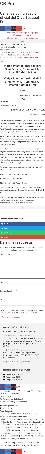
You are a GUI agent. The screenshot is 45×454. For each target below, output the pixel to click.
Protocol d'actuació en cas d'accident (15, 55)
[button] (22, 41)
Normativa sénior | (7, 49)
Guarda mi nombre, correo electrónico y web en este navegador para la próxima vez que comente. (22, 311)
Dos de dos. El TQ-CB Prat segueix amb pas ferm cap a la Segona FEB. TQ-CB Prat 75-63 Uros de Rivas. (21, 355)
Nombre (4, 282)
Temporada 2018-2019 (35, 110)
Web (2, 300)
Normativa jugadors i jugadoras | (13, 47)
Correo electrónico (8, 291)
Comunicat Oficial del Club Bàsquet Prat (19, 332)
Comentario (5, 254)
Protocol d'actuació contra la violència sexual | (19, 52)
